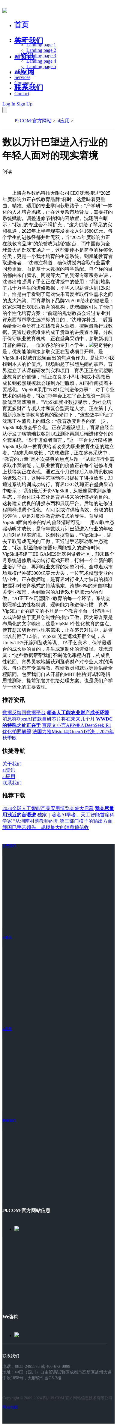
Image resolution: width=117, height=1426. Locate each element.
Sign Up (24, 103)
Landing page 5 (41, 66)
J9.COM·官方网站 (33, 120)
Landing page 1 (41, 44)
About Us (23, 71)
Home (20, 39)
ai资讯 (24, 56)
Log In (8, 103)
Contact (21, 93)
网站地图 (10, 1407)
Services (22, 77)
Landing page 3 (41, 55)
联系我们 (28, 87)
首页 (21, 25)
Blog (19, 88)
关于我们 (28, 40)
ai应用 (63, 120)
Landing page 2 (41, 50)
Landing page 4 (41, 61)
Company (23, 82)
